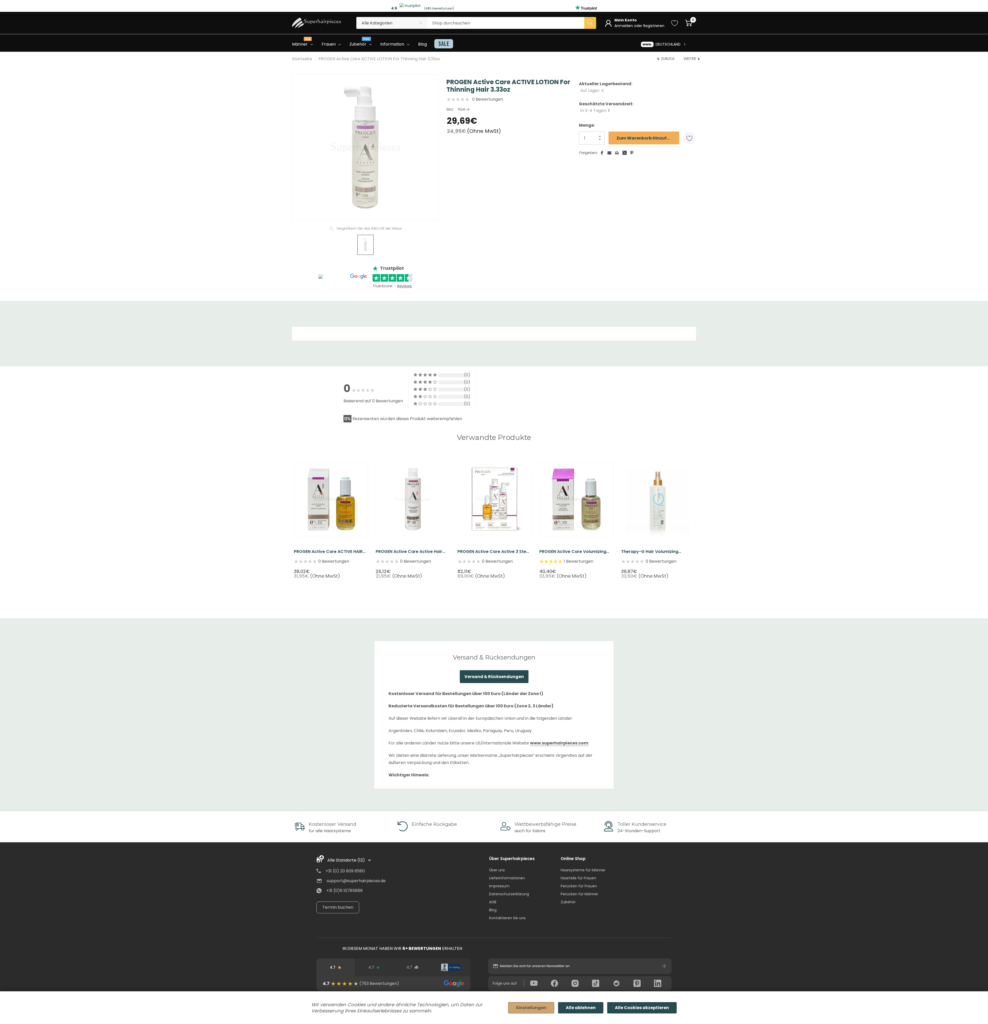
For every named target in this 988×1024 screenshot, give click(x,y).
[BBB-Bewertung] (451, 967)
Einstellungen (531, 1008)
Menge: (587, 125)
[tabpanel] (331, 515)
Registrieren (653, 25)
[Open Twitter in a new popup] (624, 151)
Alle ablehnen (581, 1008)
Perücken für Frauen (579, 886)
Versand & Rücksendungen (494, 676)
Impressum (499, 886)
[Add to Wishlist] (689, 138)
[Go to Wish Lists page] (674, 23)
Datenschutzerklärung (509, 894)
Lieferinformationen (507, 878)
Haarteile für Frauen (578, 878)
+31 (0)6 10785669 (344, 890)
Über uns (497, 870)
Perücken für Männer (579, 894)
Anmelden (624, 25)
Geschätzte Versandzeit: (606, 107)
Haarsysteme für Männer (583, 870)
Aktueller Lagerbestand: (605, 87)
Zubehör (568, 902)
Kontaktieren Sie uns (507, 918)
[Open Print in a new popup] (617, 153)
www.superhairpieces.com (559, 743)
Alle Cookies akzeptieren (642, 1008)
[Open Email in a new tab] (609, 153)
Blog (493, 910)
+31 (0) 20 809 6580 (345, 871)
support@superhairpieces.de (356, 881)
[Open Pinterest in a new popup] (632, 153)
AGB (492, 902)
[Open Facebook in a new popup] (602, 153)
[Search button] (590, 23)
